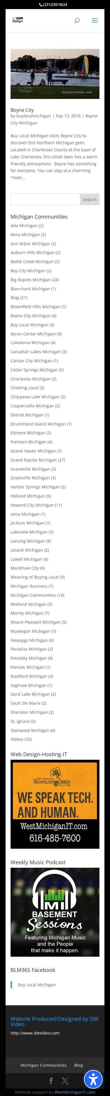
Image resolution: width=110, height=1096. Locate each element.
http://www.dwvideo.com (35, 1033)
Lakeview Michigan (29, 532)
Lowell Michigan (26, 559)
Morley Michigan (27, 613)
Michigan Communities (33, 595)
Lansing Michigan (28, 541)
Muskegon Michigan (30, 631)
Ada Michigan (24, 225)
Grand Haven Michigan (33, 451)
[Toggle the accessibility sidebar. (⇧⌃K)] (93, 1079)
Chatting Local (24, 387)
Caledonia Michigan (30, 342)
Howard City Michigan (32, 505)
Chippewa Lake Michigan (35, 396)
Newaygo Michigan (29, 640)
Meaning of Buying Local (35, 577)
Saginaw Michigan (28, 685)
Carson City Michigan (31, 360)
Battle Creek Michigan (32, 261)
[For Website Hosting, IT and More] (55, 847)
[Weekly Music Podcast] (55, 955)
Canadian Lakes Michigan (36, 351)
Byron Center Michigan (33, 334)
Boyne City (22, 110)
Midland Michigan (28, 604)
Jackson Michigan (28, 523)
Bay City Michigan (28, 270)
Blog (15, 297)
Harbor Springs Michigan (35, 487)
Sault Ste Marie (25, 703)
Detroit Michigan (27, 415)
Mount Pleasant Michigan (36, 622)
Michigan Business (29, 586)
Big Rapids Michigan (31, 279)
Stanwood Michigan (30, 730)
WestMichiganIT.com (75, 1092)
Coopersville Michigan (32, 406)
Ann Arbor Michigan (30, 243)
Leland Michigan (27, 550)
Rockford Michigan (29, 676)
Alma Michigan (25, 234)
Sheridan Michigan (29, 712)
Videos (17, 739)
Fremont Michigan (28, 442)
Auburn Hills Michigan (33, 252)
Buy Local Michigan (29, 324)
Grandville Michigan (30, 469)
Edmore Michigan (28, 432)
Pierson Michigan (28, 667)
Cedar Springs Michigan (34, 370)
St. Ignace (20, 721)
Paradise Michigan (29, 649)
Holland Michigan (28, 496)
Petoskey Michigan (29, 658)
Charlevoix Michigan (30, 379)
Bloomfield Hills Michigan (35, 306)
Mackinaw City (25, 568)
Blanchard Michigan (30, 288)
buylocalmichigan (33, 116)
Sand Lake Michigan (30, 694)
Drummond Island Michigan (38, 424)
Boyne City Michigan (30, 315)
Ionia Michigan (25, 514)
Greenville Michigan (30, 478)
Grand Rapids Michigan (34, 460)
